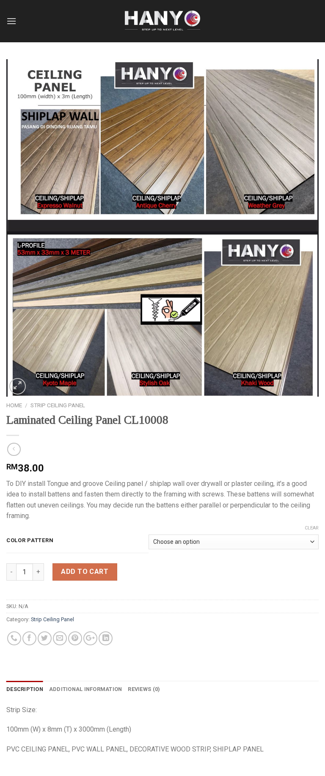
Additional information (85, 689)
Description (24, 689)
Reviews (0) (144, 689)
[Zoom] (17, 386)
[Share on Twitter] (45, 638)
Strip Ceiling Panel (57, 405)
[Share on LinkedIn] (106, 638)
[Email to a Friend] (60, 638)
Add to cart (84, 572)
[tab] (24, 689)
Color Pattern (29, 540)
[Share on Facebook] (29, 638)
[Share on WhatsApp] (14, 638)
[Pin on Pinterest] (75, 638)
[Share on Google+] (90, 638)
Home (14, 405)
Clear (312, 528)
